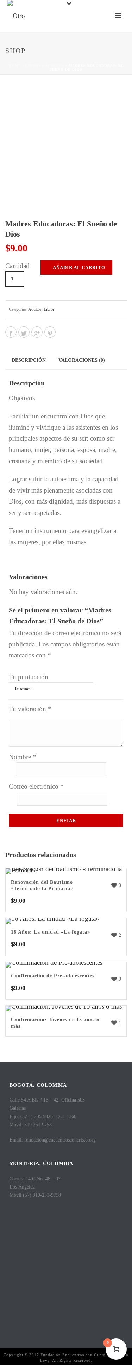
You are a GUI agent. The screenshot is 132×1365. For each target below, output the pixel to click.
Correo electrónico (36, 786)
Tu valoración (30, 709)
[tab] (28, 360)
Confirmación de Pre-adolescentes (52, 975)
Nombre (22, 757)
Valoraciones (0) (81, 360)
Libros (33, 66)
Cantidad (17, 265)
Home (14, 66)
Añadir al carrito (79, 267)
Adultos (54, 66)
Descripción (29, 360)
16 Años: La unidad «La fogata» (50, 932)
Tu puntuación (28, 677)
